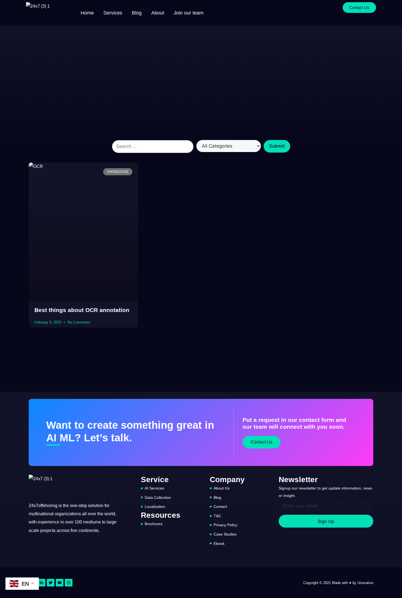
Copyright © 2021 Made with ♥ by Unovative (338, 583)
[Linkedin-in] (41, 582)
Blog (137, 13)
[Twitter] (50, 582)
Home (87, 13)
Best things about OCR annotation (81, 310)
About (157, 13)
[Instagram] (68, 582)
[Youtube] (59, 582)
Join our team (188, 13)
